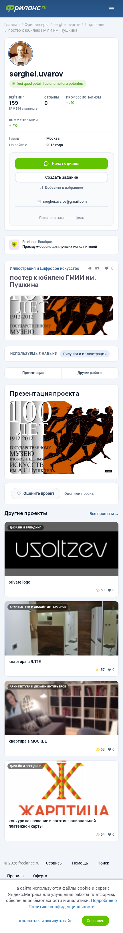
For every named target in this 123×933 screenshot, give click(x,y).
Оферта (40, 876)
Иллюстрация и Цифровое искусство (44, 268)
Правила (15, 876)
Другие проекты (25, 513)
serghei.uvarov (36, 74)
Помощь (80, 863)
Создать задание (61, 177)
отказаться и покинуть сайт (45, 920)
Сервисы (54, 863)
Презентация (33, 373)
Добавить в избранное (63, 187)
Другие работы (90, 373)
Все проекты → (104, 513)
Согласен (95, 920)
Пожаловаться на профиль (61, 218)
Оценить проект (35, 493)
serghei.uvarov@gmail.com (65, 201)
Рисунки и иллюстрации (85, 354)
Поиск (103, 863)
